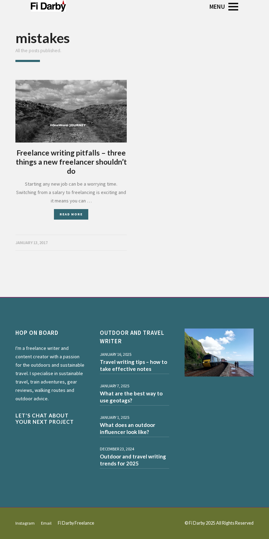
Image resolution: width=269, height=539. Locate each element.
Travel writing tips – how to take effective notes (133, 365)
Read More (71, 214)
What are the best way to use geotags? (131, 396)
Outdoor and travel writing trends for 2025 (133, 460)
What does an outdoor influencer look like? (127, 428)
